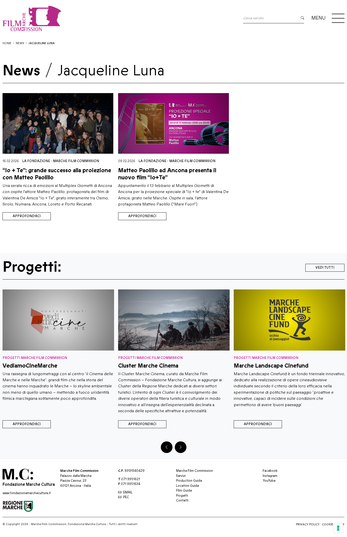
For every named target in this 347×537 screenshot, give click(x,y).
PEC (126, 497)
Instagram (270, 476)
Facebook (270, 471)
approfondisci (27, 216)
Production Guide (189, 480)
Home (7, 43)
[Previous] (166, 447)
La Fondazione (36, 161)
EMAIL (128, 492)
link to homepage (79, 18)
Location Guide (187, 485)
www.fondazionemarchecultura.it (27, 493)
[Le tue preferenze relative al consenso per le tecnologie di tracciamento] (338, 528)
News (20, 43)
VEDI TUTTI (325, 267)
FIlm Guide (184, 490)
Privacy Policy (308, 524)
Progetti (182, 495)
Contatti (182, 500)
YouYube (269, 480)
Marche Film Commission (76, 161)
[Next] (180, 447)
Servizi (181, 476)
